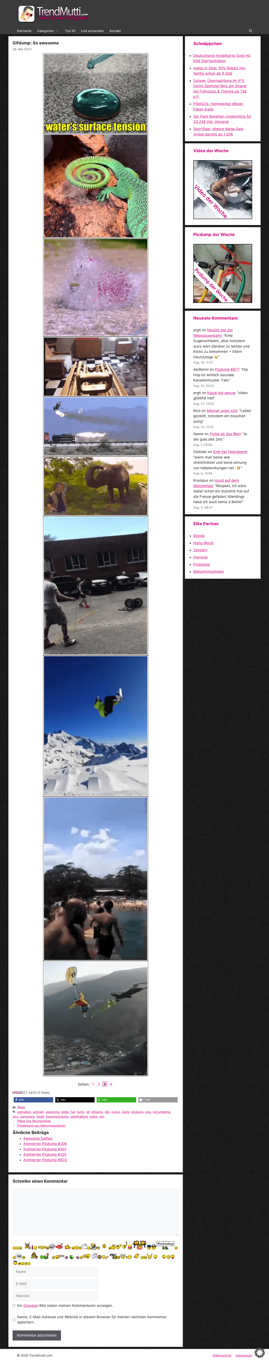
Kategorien (45, 31)
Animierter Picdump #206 (45, 1144)
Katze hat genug (221, 393)
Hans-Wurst (203, 543)
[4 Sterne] (22, 1092)
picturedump (162, 1112)
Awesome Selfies (37, 1138)
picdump (137, 1112)
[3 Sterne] (19, 1092)
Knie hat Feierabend (230, 452)
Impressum (244, 1355)
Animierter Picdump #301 (44, 1149)
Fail (72, 1112)
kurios (116, 1112)
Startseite (24, 31)
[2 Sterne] (17, 1092)
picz (15, 1116)
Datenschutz (222, 1355)
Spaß (40, 1116)
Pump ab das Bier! (225, 434)
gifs (107, 1112)
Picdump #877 (227, 369)
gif (88, 1112)
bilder (65, 1112)
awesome (52, 1112)
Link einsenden (92, 31)
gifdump (97, 1112)
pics (148, 1112)
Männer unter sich (222, 411)
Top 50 (70, 31)
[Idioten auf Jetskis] (222, 218)
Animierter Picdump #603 (45, 1160)
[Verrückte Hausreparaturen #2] (222, 302)
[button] (250, 31)
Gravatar (30, 1305)
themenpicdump (57, 1116)
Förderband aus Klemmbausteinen (41, 1125)
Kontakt (115, 31)
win (101, 1116)
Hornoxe (200, 557)
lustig (125, 1112)
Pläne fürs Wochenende (34, 1121)
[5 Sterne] (25, 1092)
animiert (38, 1112)
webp (94, 1116)
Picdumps (201, 564)
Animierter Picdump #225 (44, 1154)
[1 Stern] (14, 1092)
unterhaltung (79, 1116)
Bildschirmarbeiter (208, 571)
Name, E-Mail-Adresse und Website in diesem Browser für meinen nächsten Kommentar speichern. (92, 1320)
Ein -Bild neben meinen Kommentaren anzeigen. (65, 1305)
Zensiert (200, 550)
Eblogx (199, 536)
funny (80, 1112)
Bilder (21, 1107)
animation (24, 1112)
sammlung (27, 1116)
